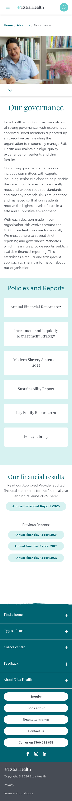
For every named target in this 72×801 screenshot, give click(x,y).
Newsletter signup (36, 719)
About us (23, 25)
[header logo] (30, 7)
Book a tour (36, 708)
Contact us (36, 731)
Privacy (9, 785)
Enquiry (36, 696)
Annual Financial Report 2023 (36, 546)
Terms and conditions (18, 793)
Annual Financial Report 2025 (36, 506)
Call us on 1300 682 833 (36, 742)
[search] (64, 7)
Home (8, 25)
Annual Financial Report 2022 (36, 557)
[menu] (8, 7)
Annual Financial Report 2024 (36, 534)
